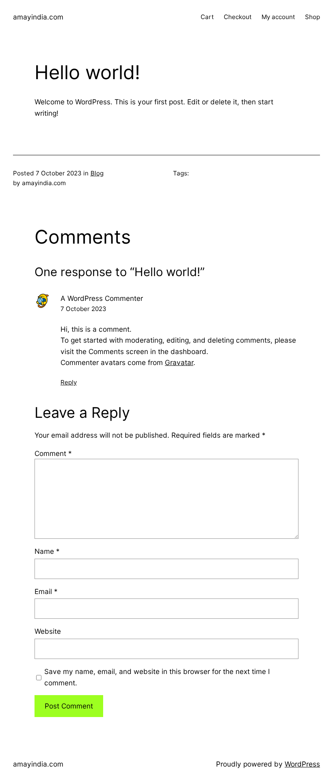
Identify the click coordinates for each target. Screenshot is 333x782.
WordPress (302, 764)
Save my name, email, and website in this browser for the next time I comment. (157, 677)
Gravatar (179, 362)
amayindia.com (38, 17)
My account (278, 17)
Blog (97, 173)
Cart (207, 17)
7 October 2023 (83, 309)
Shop (312, 17)
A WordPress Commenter (102, 298)
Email (46, 591)
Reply (69, 382)
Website (48, 631)
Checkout (238, 17)
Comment (53, 453)
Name (47, 551)
